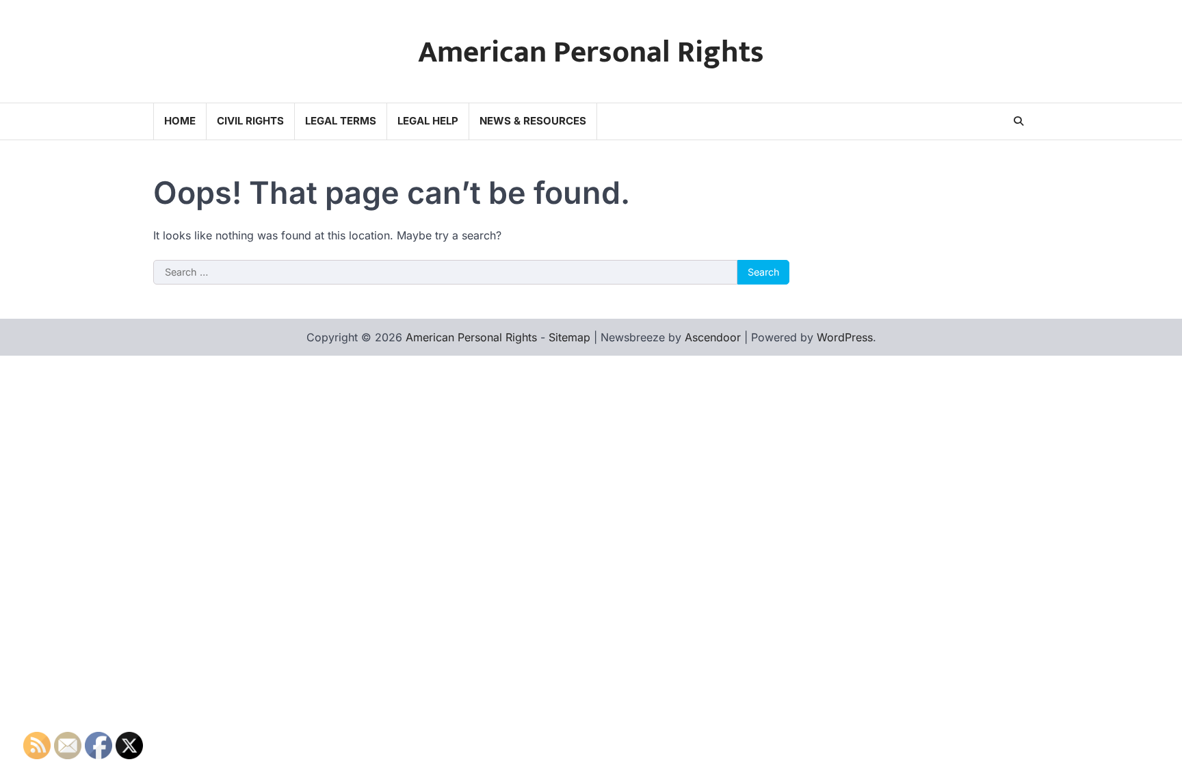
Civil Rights (250, 120)
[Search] (1018, 121)
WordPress (845, 337)
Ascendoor (713, 337)
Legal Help (427, 120)
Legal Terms (340, 120)
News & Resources (533, 120)
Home (180, 120)
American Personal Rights (591, 52)
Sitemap (569, 337)
